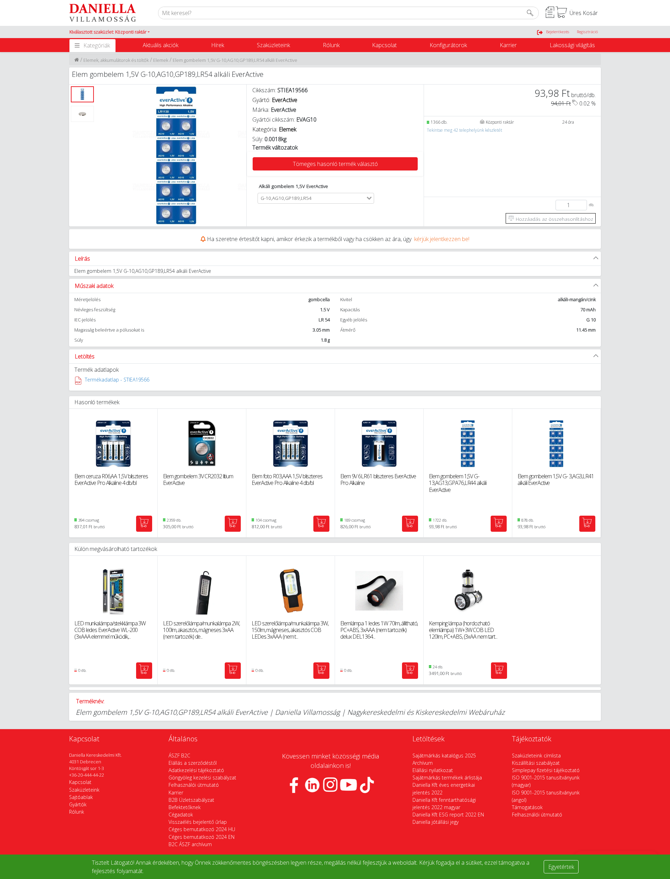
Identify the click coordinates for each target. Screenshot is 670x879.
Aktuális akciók (160, 45)
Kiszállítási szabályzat (536, 763)
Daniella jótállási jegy (435, 822)
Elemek (160, 60)
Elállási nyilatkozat (432, 770)
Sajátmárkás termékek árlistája (447, 777)
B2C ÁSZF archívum (190, 844)
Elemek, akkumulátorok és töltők (116, 60)
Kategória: (274, 129)
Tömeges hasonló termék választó (335, 164)
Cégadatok (181, 814)
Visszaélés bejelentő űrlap (198, 822)
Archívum (422, 763)
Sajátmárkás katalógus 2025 (444, 755)
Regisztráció (587, 31)
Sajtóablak (81, 797)
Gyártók (78, 804)
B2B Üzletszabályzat (191, 800)
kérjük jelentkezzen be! (441, 239)
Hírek (217, 45)
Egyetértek (561, 867)
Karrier (508, 45)
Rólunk (331, 45)
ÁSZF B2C (179, 755)
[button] (109, 32)
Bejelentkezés (557, 31)
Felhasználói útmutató (194, 785)
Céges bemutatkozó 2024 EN (201, 837)
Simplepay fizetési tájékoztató (546, 770)
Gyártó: (274, 100)
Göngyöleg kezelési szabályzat (202, 777)
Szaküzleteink (273, 45)
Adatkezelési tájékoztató (196, 770)
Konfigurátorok (448, 45)
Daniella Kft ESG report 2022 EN (448, 814)
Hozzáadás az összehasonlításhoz (553, 219)
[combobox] (340, 198)
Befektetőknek (185, 807)
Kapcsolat (384, 45)
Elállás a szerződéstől (193, 763)
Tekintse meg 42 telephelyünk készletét (464, 130)
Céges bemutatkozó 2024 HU (202, 829)
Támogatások (527, 807)
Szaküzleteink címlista (536, 755)
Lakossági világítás (572, 45)
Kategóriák (96, 45)
